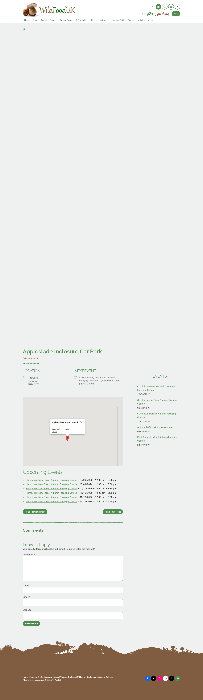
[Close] (81, 422)
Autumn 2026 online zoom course (154, 427)
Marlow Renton (32, 363)
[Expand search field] (152, 7)
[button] (67, 438)
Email (26, 597)
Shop (176, 13)
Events (54, 432)
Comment (29, 554)
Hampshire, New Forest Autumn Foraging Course (51, 480)
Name (27, 585)
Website (27, 610)
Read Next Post (113, 511)
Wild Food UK (56, 680)
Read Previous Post (35, 511)
